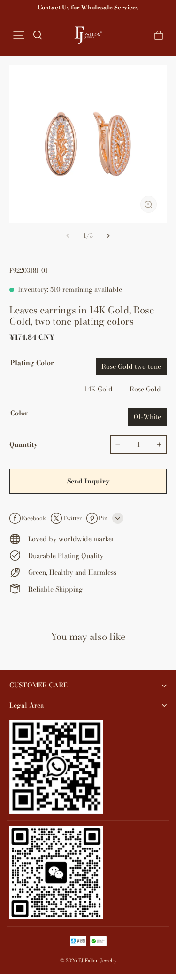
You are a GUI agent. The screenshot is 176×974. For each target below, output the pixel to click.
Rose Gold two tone (131, 366)
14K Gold (98, 389)
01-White (147, 417)
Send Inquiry (88, 481)
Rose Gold (145, 389)
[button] (18, 35)
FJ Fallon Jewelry (97, 960)
